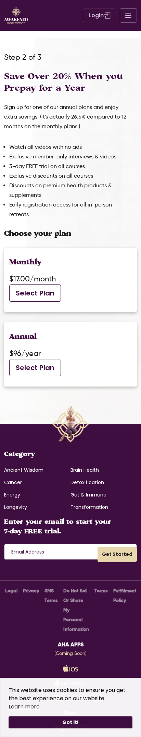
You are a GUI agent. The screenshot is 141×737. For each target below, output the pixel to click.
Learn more (24, 707)
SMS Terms (51, 595)
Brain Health (84, 470)
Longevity (15, 507)
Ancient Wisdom (23, 470)
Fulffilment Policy (124, 595)
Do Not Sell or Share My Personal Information (76, 610)
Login (96, 15)
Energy (12, 494)
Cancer (13, 482)
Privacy (31, 591)
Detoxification (87, 482)
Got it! (70, 722)
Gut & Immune (88, 494)
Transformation (89, 507)
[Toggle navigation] (128, 15)
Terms (101, 591)
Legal (11, 591)
